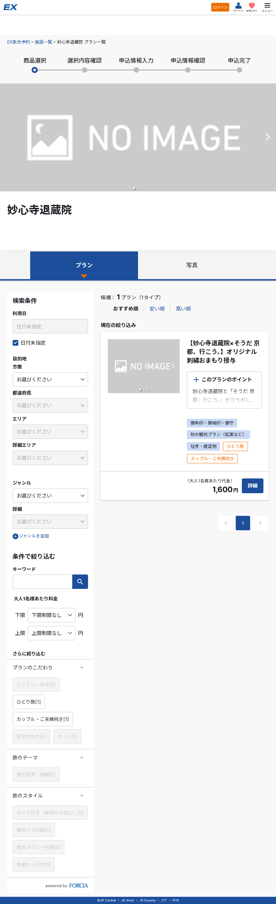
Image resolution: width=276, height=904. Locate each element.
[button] (134, 188)
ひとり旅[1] (29, 702)
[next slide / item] (267, 137)
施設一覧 (43, 42)
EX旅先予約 (18, 42)
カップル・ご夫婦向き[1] (43, 719)
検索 (80, 581)
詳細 (253, 485)
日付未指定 (33, 343)
